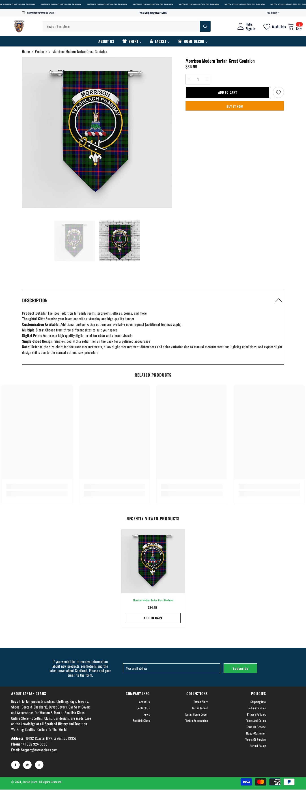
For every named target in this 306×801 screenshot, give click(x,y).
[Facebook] (15, 765)
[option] (97, 132)
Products (41, 51)
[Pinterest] (27, 765)
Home (26, 51)
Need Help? (273, 13)
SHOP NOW (30, 4)
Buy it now (234, 106)
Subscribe (240, 668)
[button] (153, 300)
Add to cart (227, 92)
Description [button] (34, 300)
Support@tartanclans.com (40, 13)
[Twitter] (39, 765)
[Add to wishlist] (278, 92)
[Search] (127, 26)
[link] (37, 486)
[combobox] (121, 26)
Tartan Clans (30, 781)
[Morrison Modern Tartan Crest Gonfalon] (153, 561)
